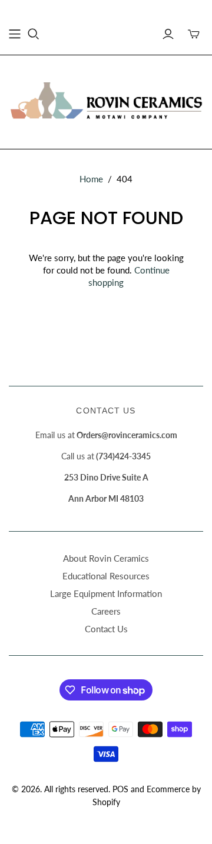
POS (120, 789)
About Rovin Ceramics (106, 558)
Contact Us (106, 628)
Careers (106, 611)
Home (91, 179)
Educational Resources (106, 576)
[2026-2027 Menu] (15, 34)
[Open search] (33, 34)
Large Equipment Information (106, 593)
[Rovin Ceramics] (106, 100)
